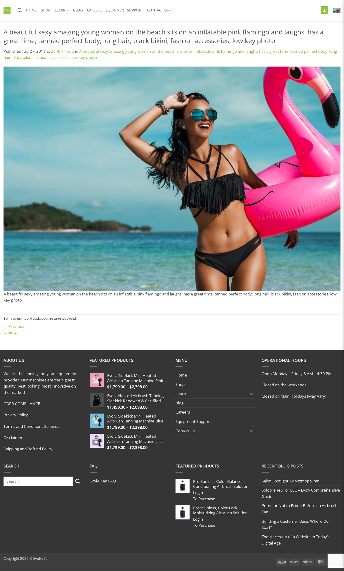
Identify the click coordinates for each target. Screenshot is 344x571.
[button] (324, 10)
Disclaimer (13, 437)
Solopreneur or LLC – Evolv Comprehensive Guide (301, 493)
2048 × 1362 (62, 51)
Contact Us (158, 10)
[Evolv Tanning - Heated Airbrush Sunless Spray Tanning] (7, 10)
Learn (60, 10)
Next (10, 332)
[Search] (20, 10)
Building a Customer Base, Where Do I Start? (296, 524)
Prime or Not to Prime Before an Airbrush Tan (299, 509)
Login (198, 492)
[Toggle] (252, 394)
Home (31, 10)
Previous (14, 326)
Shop (46, 10)
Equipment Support (124, 10)
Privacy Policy (16, 415)
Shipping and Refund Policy (28, 449)
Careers (94, 10)
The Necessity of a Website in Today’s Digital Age (295, 540)
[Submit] (78, 481)
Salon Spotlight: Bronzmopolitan (290, 481)
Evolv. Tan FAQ (103, 481)
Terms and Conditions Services (31, 426)
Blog (78, 10)
